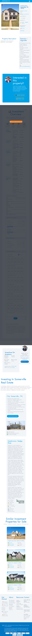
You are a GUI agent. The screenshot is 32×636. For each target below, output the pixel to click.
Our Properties (11, 606)
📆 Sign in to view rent (24, 14)
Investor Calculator (19, 604)
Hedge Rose (22, 26)
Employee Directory (10, 608)
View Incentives (11, 545)
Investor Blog (18, 603)
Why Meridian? (11, 600)
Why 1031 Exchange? (11, 604)
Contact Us (11, 609)
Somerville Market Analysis (12, 416)
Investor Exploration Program (18, 601)
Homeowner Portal (19, 609)
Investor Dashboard (18, 606)
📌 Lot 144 (22, 28)
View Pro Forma (11, 566)
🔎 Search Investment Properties (3, 608)
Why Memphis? (11, 601)
